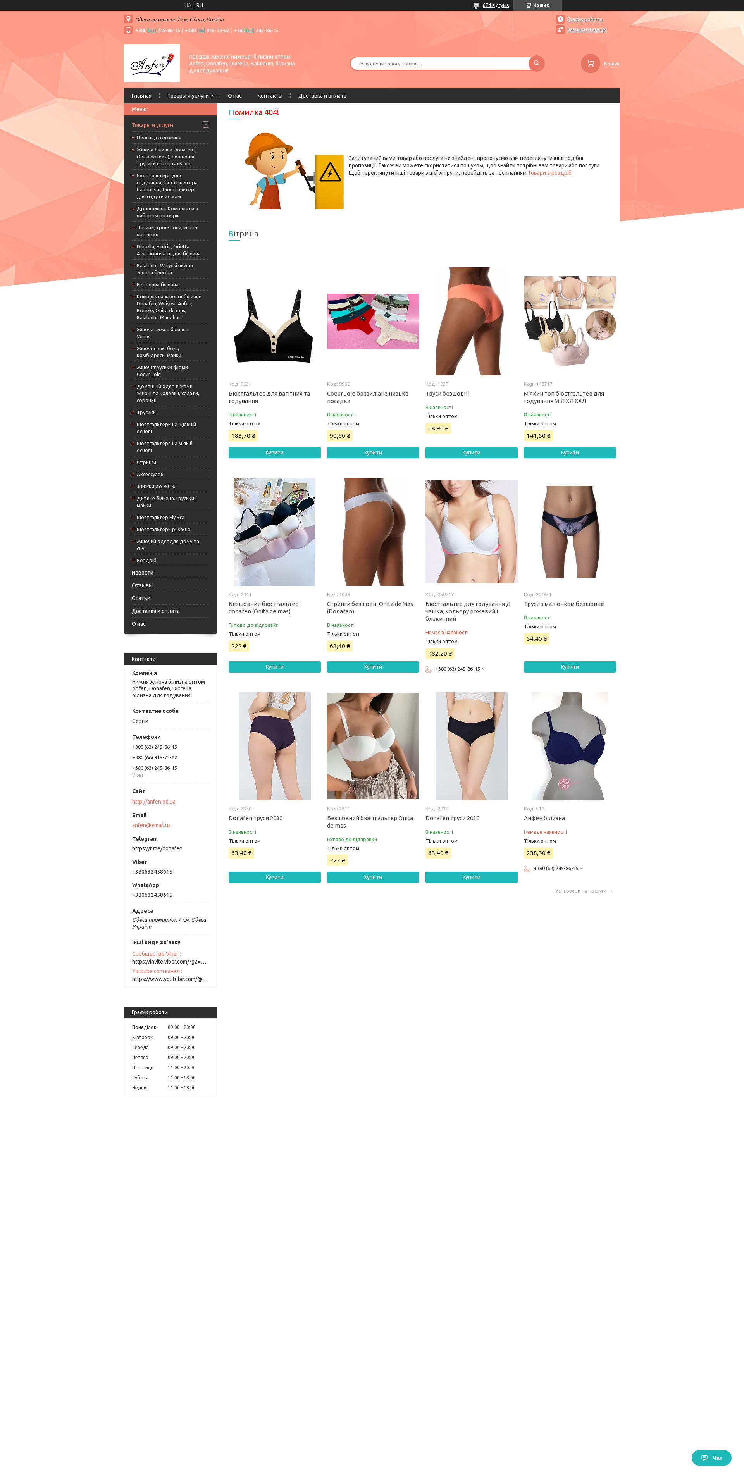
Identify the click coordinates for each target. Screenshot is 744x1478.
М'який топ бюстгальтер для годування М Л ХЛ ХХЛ (564, 397)
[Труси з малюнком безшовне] (570, 532)
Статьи (141, 598)
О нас (235, 95)
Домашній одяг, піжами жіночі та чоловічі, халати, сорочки (168, 393)
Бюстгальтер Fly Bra (160, 517)
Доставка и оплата (322, 95)
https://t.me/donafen (157, 848)
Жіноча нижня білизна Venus (162, 333)
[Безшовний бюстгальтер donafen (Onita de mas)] (274, 532)
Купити (275, 452)
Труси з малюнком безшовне (564, 603)
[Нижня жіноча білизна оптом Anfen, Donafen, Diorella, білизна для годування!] (152, 62)
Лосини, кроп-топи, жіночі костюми (167, 231)
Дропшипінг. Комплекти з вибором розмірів (167, 212)
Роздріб (147, 560)
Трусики (146, 412)
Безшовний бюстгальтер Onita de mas (370, 822)
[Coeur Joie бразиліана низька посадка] (373, 321)
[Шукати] (537, 63)
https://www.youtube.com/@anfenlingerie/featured (170, 979)
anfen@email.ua (151, 825)
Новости (142, 573)
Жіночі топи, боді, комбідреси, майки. (160, 352)
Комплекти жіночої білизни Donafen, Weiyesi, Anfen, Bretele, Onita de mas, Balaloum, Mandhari (169, 307)
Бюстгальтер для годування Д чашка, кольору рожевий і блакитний (468, 611)
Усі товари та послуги (580, 890)
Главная (142, 95)
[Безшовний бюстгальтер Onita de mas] (373, 746)
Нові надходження (159, 137)
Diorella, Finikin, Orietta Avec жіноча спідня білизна (169, 250)
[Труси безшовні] (471, 321)
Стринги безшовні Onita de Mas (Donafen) (370, 607)
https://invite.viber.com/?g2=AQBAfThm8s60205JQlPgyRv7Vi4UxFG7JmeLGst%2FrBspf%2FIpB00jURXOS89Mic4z (170, 961)
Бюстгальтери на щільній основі (166, 428)
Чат (717, 1458)
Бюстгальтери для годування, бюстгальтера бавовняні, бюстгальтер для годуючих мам (167, 186)
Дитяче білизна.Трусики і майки (166, 502)
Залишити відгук (586, 29)
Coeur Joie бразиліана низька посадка (367, 397)
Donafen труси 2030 (255, 818)
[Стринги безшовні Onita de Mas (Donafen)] (373, 532)
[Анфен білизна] (570, 746)
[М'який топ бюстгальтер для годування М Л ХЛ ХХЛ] (570, 321)
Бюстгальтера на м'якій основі (165, 446)
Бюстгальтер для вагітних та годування (269, 397)
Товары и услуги (188, 95)
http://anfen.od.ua (154, 801)
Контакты (270, 95)
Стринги (146, 462)
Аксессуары (151, 474)
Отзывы (142, 585)
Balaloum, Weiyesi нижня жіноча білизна (165, 269)
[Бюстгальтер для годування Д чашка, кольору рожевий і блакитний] (471, 532)
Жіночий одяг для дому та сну (168, 545)
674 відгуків (496, 5)
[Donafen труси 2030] (274, 746)
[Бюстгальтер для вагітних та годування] (274, 321)
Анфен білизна (544, 818)
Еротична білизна (158, 284)
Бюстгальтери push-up (164, 529)
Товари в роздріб (550, 173)
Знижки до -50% (156, 486)
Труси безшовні (447, 393)
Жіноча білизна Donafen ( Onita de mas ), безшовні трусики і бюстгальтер (166, 156)
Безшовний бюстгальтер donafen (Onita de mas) (264, 607)
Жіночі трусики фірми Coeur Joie (162, 371)
